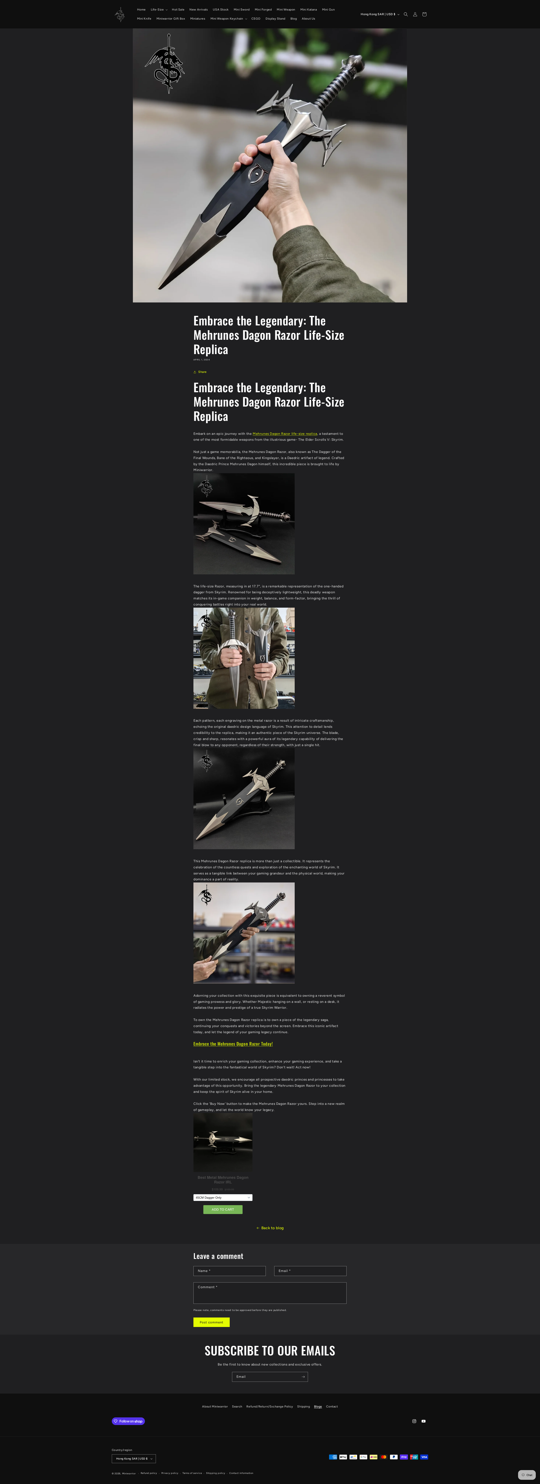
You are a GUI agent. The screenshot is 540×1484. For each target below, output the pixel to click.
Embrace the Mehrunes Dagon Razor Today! (233, 1043)
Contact (332, 1406)
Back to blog (272, 1228)
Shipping (303, 1406)
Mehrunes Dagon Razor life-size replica (285, 434)
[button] (158, 9)
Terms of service (192, 1473)
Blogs (318, 1406)
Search (237, 1406)
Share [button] (202, 372)
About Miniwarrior (215, 1406)
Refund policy (149, 1473)
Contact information (241, 1473)
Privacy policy (169, 1473)
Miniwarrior (129, 1473)
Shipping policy (215, 1473)
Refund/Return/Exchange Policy (269, 1406)
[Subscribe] (303, 1377)
